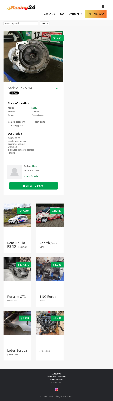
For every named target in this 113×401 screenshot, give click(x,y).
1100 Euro (46, 296)
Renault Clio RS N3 (16, 244)
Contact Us (75, 14)
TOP (62, 14)
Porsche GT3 (16, 296)
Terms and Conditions (57, 377)
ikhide (34, 166)
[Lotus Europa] (17, 323)
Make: (11, 108)
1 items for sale (31, 176)
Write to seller (34, 185)
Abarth (44, 243)
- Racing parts (15, 125)
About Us (49, 14)
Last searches (56, 379)
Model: (11, 111)
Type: (11, 115)
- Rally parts (38, 122)
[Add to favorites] (57, 88)
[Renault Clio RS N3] (17, 215)
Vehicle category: (16, 122)
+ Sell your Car (96, 14)
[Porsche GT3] (17, 269)
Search (44, 23)
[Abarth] (50, 215)
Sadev (34, 108)
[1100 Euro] (50, 269)
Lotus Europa (17, 350)
